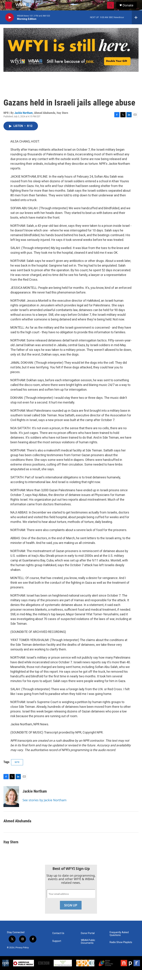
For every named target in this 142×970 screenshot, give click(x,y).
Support (56, 941)
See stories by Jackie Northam (44, 800)
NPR (17, 762)
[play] (9, 17)
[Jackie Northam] (11, 796)
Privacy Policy (22, 947)
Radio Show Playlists (121, 942)
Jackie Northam (23, 113)
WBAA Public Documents (88, 941)
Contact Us (58, 933)
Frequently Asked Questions (119, 933)
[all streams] (137, 17)
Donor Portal (88, 933)
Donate (128, 5)
